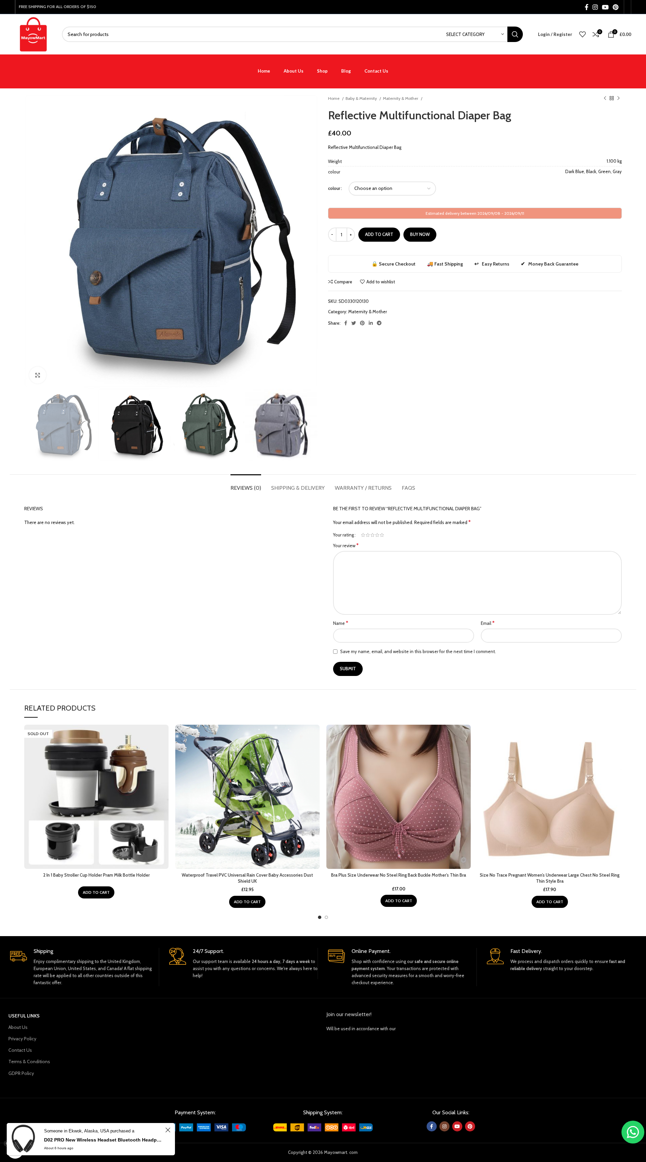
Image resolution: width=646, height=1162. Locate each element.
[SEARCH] (515, 34)
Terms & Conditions (29, 1061)
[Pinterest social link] (615, 7)
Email (488, 623)
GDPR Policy (21, 1073)
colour (334, 188)
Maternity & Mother (401, 98)
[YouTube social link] (605, 7)
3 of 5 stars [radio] (372, 535)
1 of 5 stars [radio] (363, 535)
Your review (346, 545)
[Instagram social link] (595, 7)
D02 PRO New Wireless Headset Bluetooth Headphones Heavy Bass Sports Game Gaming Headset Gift (103, 1140)
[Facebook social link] (586, 7)
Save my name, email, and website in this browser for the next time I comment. (418, 651)
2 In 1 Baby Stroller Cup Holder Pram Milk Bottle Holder (96, 875)
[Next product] (618, 98)
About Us (18, 1027)
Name (340, 623)
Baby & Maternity (362, 98)
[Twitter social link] (353, 323)
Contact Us (20, 1050)
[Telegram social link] (379, 323)
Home (334, 98)
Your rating (343, 535)
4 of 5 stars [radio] (377, 535)
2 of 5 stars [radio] (367, 535)
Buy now (420, 234)
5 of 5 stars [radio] (382, 535)
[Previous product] (605, 98)
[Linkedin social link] (371, 323)
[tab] (245, 484)
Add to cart (379, 234)
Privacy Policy (22, 1039)
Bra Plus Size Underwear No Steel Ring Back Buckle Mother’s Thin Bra (398, 875)
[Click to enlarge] (37, 375)
